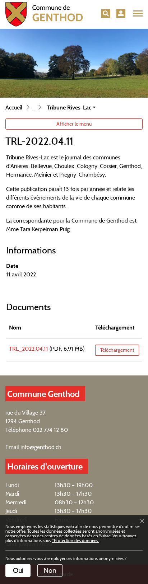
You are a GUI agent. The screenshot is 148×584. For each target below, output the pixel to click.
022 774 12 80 (50, 429)
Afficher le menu (74, 124)
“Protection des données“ (75, 540)
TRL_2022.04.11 (28, 348)
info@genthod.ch (40, 447)
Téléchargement (115, 327)
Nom (15, 327)
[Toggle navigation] (137, 14)
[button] (106, 13)
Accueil (13, 107)
